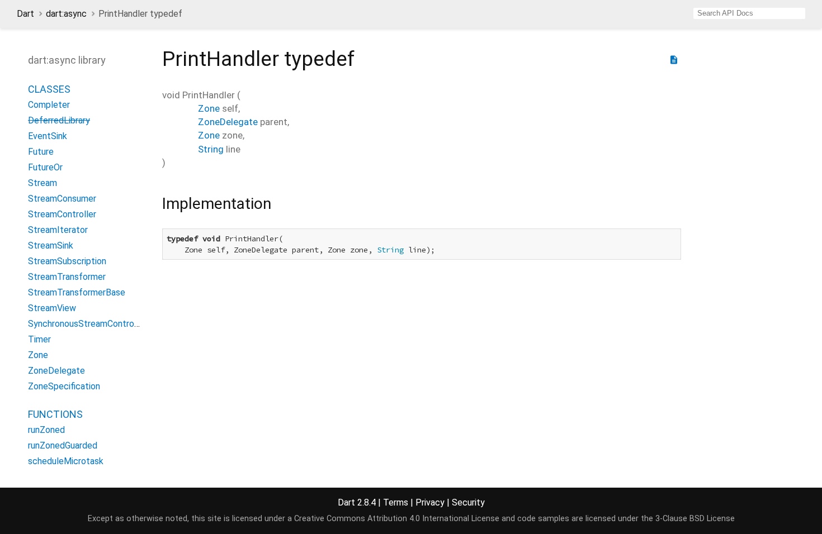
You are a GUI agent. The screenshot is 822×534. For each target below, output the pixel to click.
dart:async (66, 13)
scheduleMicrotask (65, 461)
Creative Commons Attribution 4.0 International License (396, 518)
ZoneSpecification (64, 386)
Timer (39, 339)
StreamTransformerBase (76, 292)
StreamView (52, 308)
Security (468, 502)
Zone (38, 355)
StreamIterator (58, 230)
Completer (49, 104)
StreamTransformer (67, 276)
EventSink (47, 136)
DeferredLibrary (59, 120)
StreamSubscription (67, 261)
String (211, 149)
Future (41, 151)
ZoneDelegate (56, 370)
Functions (55, 414)
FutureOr (45, 167)
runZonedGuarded (62, 445)
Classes (49, 89)
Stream (42, 183)
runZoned (46, 430)
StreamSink (50, 245)
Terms (395, 502)
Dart (25, 13)
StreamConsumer (62, 198)
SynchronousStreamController (87, 323)
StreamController (62, 214)
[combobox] (749, 13)
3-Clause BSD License (695, 518)
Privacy (430, 502)
